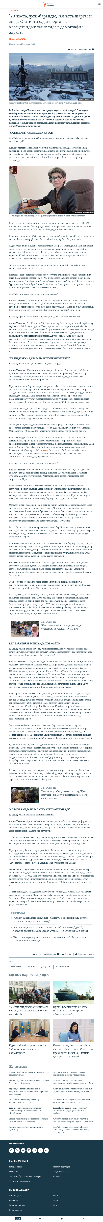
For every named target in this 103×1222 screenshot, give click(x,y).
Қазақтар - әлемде (17, 1205)
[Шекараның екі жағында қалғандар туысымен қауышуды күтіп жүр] (25, 629)
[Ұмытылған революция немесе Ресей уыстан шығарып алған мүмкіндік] (29, 992)
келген (44, 450)
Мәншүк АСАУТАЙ (17, 39)
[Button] (72, 49)
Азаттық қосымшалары (19, 1181)
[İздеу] (84, 1219)
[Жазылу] (46, 1150)
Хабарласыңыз (15, 1167)
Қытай (55, 1201)
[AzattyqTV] (62, 1219)
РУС (39, 1219)
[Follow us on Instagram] (29, 1150)
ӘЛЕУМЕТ (13, 11)
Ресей (55, 1196)
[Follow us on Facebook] (11, 1150)
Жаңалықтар (15, 1196)
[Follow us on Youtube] (23, 1150)
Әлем (55, 1205)
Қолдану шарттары (61, 1167)
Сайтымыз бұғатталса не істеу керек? (25, 1177)
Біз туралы (13, 1172)
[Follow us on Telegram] (34, 1150)
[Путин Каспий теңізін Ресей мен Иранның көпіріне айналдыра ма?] (73, 992)
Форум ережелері (60, 1172)
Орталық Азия (15, 1210)
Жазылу (56, 1177)
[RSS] (40, 1150)
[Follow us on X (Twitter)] (17, 1150)
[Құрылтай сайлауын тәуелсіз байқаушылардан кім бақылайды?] (29, 1030)
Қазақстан (13, 1201)
